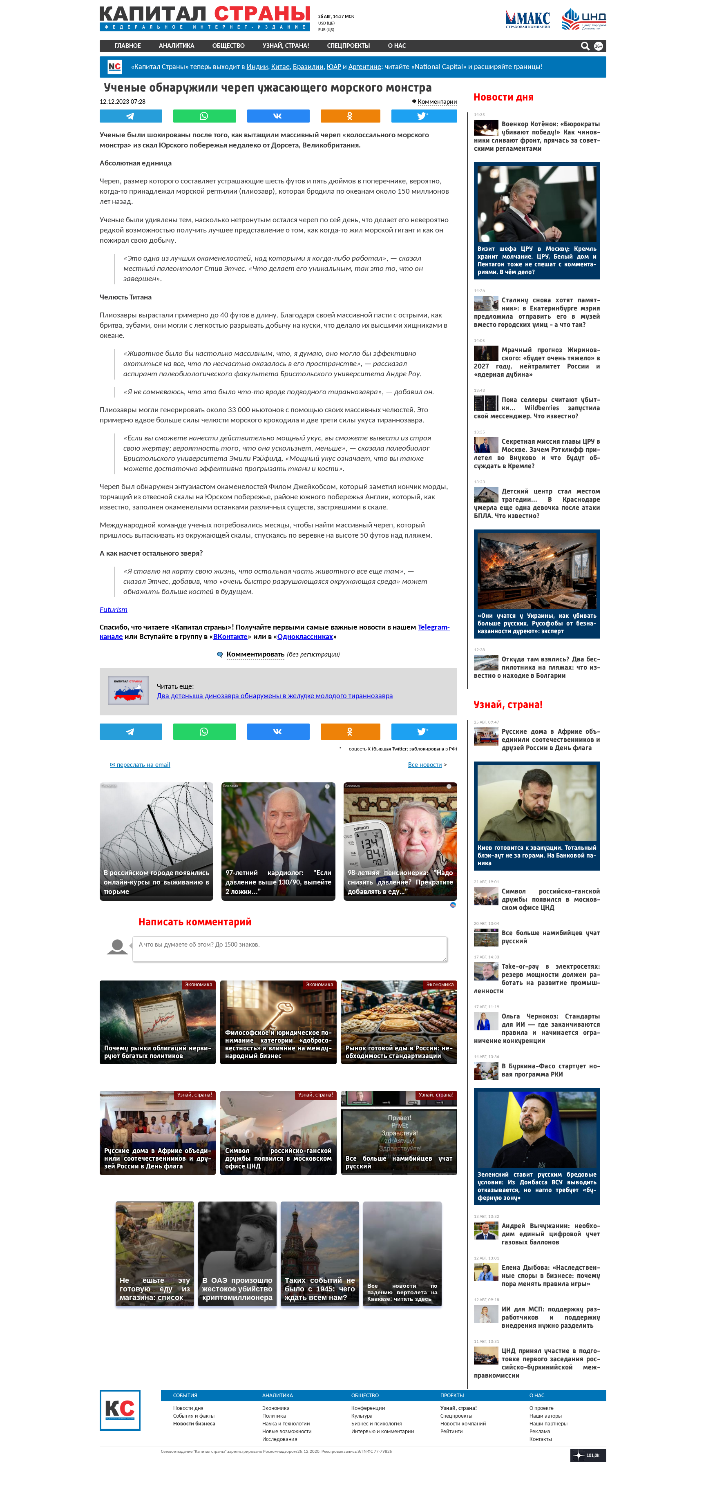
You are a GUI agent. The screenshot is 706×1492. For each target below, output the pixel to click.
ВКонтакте (230, 637)
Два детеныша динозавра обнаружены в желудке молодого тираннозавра (275, 696)
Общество (228, 46)
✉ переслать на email (140, 765)
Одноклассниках (305, 637)
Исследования (279, 1439)
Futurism (113, 610)
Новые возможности (287, 1432)
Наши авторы (546, 1416)
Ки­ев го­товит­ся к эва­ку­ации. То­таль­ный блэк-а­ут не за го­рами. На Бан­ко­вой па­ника (537, 855)
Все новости (425, 765)
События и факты (193, 1416)
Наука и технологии (286, 1424)
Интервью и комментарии (382, 1432)
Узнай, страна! (286, 46)
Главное (128, 46)
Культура (362, 1416)
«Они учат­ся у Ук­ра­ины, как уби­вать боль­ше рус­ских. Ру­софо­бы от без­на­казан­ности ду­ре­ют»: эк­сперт (537, 623)
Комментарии (437, 102)
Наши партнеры (548, 1424)
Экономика (198, 985)
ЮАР (334, 67)
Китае (280, 67)
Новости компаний (463, 1424)
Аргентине (365, 67)
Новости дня (504, 97)
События (185, 1396)
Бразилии (308, 67)
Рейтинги (451, 1432)
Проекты (452, 1396)
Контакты (541, 1439)
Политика (274, 1416)
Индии (257, 67)
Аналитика (176, 46)
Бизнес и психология (376, 1424)
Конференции (368, 1408)
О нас (397, 46)
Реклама (540, 1432)
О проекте (542, 1408)
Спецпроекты (348, 46)
